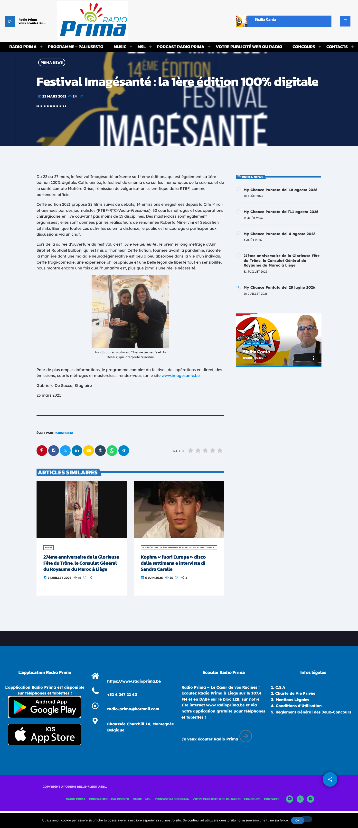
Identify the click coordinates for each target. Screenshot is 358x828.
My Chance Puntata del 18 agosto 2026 (280, 189)
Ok (297, 820)
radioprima (63, 433)
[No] (306, 819)
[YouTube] (289, 799)
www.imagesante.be (181, 375)
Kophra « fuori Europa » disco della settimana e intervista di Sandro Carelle (173, 563)
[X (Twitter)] (300, 799)
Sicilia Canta (256, 351)
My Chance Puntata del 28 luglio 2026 (279, 287)
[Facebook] (310, 799)
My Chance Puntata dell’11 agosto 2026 (281, 211)
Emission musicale (258, 342)
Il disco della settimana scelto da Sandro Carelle (179, 548)
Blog (48, 548)
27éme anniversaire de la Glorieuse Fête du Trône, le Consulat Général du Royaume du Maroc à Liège (81, 563)
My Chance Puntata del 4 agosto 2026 (279, 233)
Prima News (52, 62)
